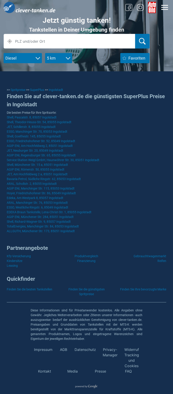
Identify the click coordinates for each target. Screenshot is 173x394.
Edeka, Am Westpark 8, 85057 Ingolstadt (35, 198)
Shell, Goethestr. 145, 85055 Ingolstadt (34, 136)
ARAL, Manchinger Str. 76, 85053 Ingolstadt (37, 202)
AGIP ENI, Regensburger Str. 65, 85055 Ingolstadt (41, 155)
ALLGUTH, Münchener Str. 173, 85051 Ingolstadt (41, 231)
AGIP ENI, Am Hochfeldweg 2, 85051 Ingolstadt (40, 146)
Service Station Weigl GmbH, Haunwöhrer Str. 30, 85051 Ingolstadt (53, 160)
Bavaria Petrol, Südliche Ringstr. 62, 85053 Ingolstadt (44, 179)
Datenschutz (85, 349)
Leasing (12, 265)
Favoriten (136, 58)
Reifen (161, 261)
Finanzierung (86, 261)
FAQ (128, 371)
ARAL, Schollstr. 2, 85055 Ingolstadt (32, 183)
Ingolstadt (56, 90)
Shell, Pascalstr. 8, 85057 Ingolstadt (32, 117)
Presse (100, 371)
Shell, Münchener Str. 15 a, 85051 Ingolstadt (37, 165)
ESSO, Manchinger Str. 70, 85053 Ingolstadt (37, 131)
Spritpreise (18, 90)
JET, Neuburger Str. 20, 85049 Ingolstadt (35, 150)
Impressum (43, 349)
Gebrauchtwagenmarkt (150, 256)
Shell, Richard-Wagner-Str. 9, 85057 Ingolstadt (39, 221)
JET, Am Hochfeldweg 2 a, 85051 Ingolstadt (37, 174)
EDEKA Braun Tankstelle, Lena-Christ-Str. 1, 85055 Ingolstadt (49, 212)
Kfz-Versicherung (19, 256)
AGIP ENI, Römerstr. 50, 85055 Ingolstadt (35, 169)
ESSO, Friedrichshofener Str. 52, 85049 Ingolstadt (41, 141)
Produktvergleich (86, 256)
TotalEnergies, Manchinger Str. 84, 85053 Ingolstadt (43, 226)
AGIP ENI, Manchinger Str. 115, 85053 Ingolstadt (41, 188)
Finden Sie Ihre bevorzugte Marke (143, 289)
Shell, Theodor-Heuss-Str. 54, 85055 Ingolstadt (39, 122)
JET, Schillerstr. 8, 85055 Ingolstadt (31, 127)
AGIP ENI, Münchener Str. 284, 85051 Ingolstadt (40, 217)
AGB (63, 349)
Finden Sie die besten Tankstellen (29, 289)
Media (72, 371)
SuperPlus (37, 90)
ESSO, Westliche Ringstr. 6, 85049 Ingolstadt (37, 207)
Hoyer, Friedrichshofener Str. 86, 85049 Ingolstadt (41, 193)
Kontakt (44, 371)
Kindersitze (14, 261)
